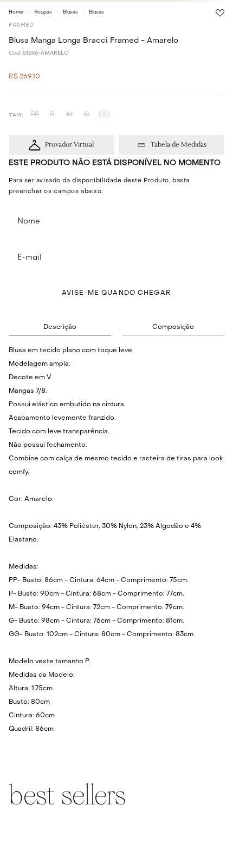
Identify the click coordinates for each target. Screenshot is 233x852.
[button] (34, 115)
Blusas (70, 12)
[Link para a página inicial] (16, 12)
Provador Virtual (69, 145)
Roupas (43, 12)
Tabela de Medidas (178, 145)
